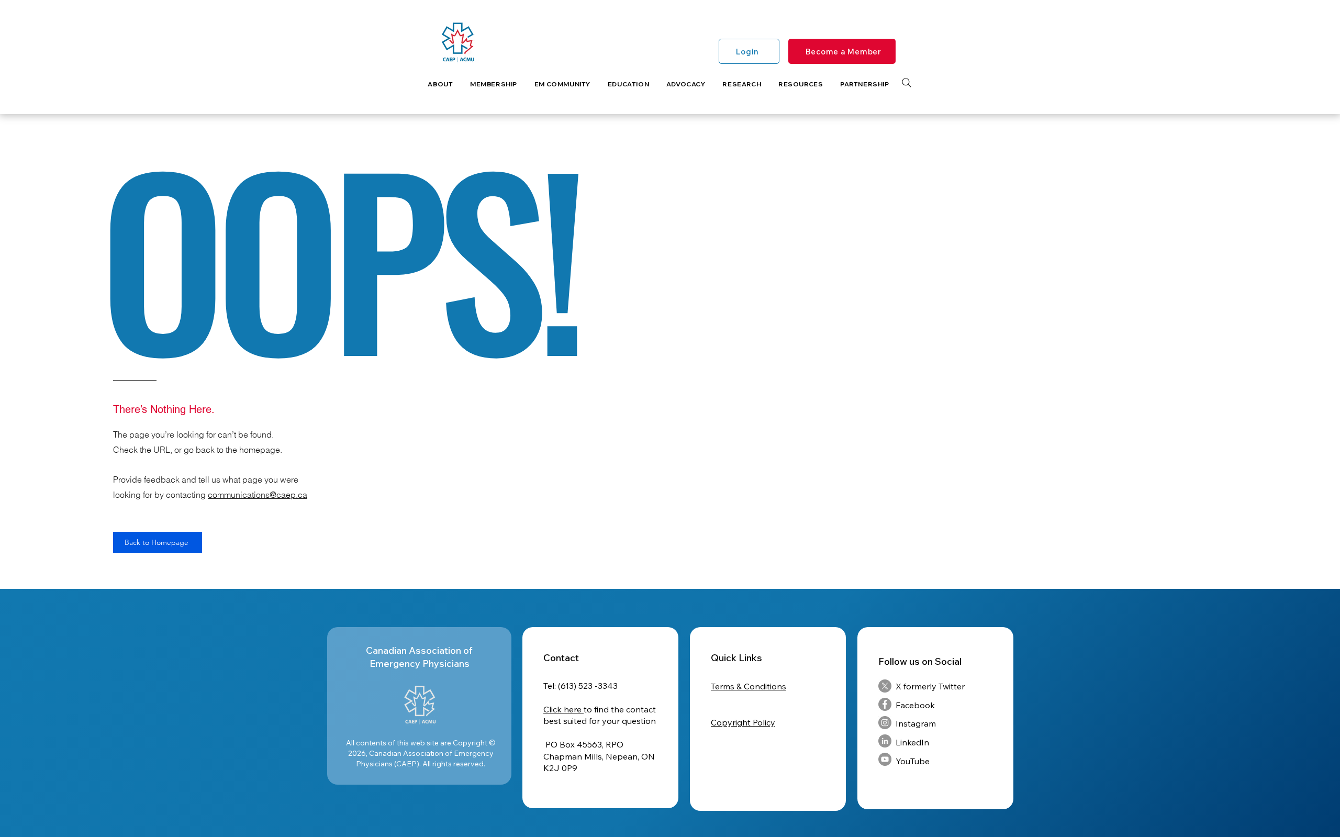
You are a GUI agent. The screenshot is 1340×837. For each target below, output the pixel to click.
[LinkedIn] (884, 740)
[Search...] (907, 83)
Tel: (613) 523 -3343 (580, 685)
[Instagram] (884, 722)
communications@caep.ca (257, 494)
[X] (884, 686)
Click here (563, 709)
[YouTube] (884, 759)
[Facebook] (884, 704)
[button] (440, 84)
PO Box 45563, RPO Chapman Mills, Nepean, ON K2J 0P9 (599, 756)
